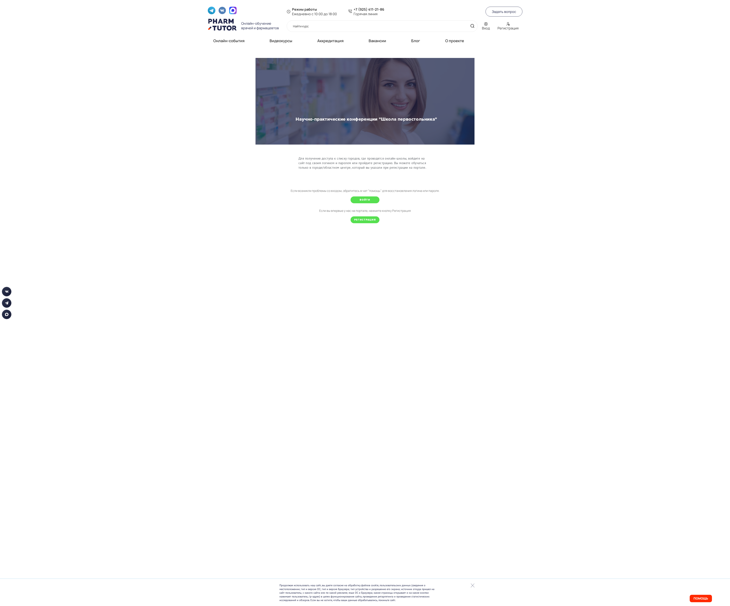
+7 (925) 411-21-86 (369, 9)
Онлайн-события (228, 40)
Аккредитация (330, 40)
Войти (365, 200)
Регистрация (365, 220)
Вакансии (377, 40)
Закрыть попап (472, 585)
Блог (415, 40)
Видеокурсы (281, 40)
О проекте (454, 40)
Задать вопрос (504, 11)
